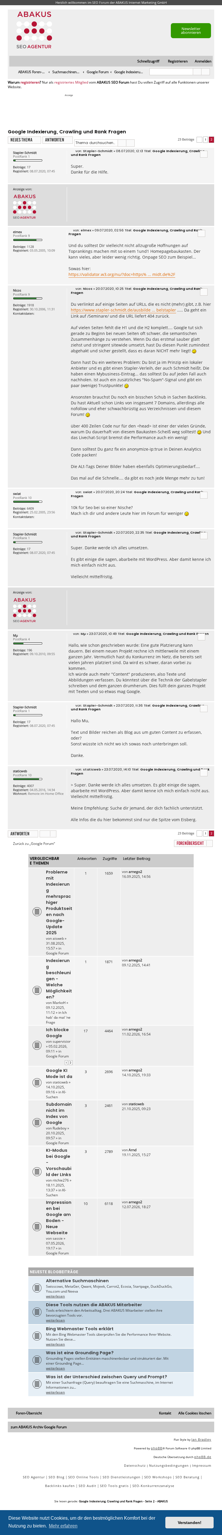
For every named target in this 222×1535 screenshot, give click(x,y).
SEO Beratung (187, 1477)
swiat (17, 493)
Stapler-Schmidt (25, 152)
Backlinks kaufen (60, 1486)
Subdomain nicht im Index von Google (59, 1113)
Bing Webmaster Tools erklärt (80, 1329)
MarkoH (59, 1002)
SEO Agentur (34, 1477)
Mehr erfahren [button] (63, 1525)
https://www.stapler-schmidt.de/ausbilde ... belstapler (123, 310)
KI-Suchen (56, 1094)
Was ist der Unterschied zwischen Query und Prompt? (106, 1377)
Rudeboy (59, 1128)
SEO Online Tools (83, 1477)
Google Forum (57, 953)
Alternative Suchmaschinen (77, 1281)
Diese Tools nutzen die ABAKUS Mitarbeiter (94, 1305)
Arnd (132, 1149)
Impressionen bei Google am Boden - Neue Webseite (58, 1217)
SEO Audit (87, 1486)
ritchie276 (61, 1180)
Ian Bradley (201, 1439)
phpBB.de (202, 1457)
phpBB (156, 1448)
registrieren (30, 82)
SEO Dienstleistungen (121, 1477)
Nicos (17, 290)
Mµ (15, 635)
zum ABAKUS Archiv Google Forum (39, 1427)
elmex (17, 232)
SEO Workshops (158, 1477)
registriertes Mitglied (71, 82)
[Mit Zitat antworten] (204, 154)
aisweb (58, 938)
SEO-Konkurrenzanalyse (153, 1486)
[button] (199, 140)
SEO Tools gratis (114, 1486)
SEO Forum (100, 2)
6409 (30, 508)
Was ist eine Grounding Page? (80, 1353)
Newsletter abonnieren (191, 30)
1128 (30, 246)
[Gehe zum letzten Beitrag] (145, 871)
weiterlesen (55, 1296)
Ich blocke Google (57, 1033)
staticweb (20, 771)
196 (29, 650)
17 (28, 167)
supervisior (62, 1041)
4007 (30, 786)
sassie (58, 1238)
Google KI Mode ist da (59, 1073)
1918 (30, 305)
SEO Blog (56, 1477)
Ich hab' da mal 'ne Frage (58, 1017)
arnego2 (135, 871)
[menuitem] (200, 61)
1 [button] (205, 139)
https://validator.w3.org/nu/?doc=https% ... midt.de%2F (122, 274)
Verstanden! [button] (189, 1522)
